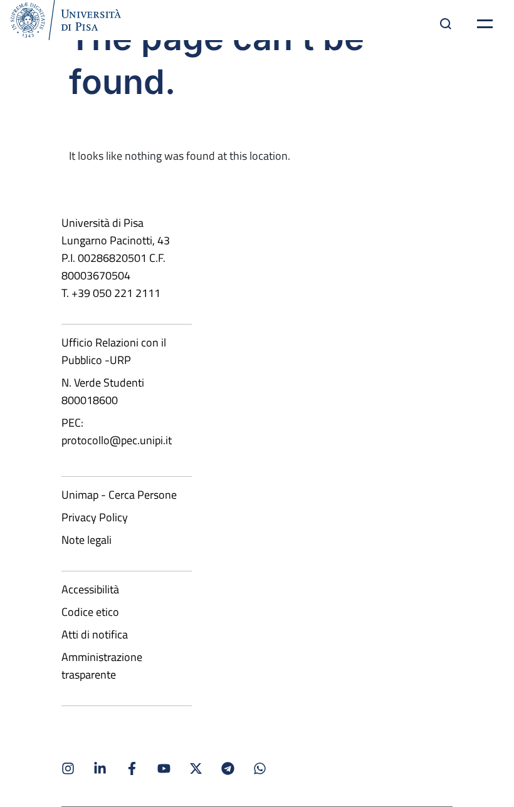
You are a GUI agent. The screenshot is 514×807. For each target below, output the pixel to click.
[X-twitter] (195, 768)
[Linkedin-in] (100, 768)
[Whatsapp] (259, 768)
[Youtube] (163, 768)
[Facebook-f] (132, 768)
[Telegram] (227, 768)
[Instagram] (68, 768)
